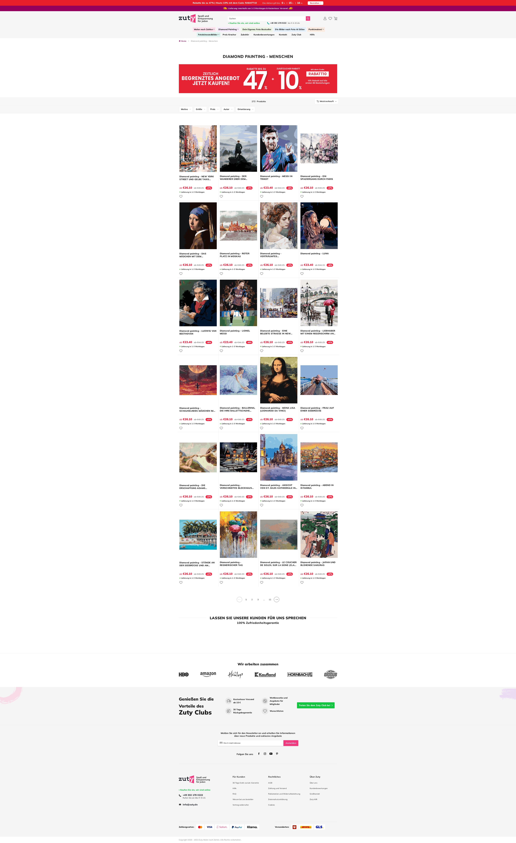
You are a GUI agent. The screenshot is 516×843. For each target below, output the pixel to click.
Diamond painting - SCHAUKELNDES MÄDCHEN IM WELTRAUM (196, 409)
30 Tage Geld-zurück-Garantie (246, 783)
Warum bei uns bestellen (243, 799)
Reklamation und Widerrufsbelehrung (284, 794)
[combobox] (267, 18)
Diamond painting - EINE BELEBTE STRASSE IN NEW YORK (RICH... (275, 332)
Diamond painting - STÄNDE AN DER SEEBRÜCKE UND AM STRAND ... (197, 564)
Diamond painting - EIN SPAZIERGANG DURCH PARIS (316, 177)
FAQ (234, 794)
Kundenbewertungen (319, 788)
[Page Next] (276, 601)
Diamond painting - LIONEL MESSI (235, 332)
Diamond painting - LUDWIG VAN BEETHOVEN (197, 332)
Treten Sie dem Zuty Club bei (314, 705)
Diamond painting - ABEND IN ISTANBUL (317, 486)
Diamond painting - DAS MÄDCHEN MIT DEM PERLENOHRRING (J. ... (192, 255)
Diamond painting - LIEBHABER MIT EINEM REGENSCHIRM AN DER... (317, 332)
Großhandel (315, 794)
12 (270, 599)
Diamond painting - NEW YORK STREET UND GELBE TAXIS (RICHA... (196, 178)
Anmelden (291, 743)
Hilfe (234, 788)
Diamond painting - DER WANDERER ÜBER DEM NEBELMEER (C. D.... (233, 177)
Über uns (313, 783)
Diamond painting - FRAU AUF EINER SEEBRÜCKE (317, 409)
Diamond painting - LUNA (314, 253)
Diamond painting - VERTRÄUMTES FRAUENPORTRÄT (271, 255)
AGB (270, 783)
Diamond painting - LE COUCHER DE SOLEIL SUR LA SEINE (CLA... (278, 563)
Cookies (271, 805)
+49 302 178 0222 (193, 795)
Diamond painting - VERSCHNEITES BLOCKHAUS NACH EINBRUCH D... (236, 486)
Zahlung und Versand (277, 788)
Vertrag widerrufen (241, 805)
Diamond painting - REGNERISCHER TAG (231, 563)
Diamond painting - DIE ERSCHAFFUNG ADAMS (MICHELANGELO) (192, 487)
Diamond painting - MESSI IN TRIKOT (276, 177)
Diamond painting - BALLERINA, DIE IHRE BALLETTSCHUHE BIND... (237, 409)
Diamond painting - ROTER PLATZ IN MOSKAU (234, 255)
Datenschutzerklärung (277, 799)
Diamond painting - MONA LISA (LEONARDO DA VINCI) (277, 409)
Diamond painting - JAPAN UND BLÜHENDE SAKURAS (317, 563)
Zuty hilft (313, 799)
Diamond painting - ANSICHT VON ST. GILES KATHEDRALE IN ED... (277, 486)
